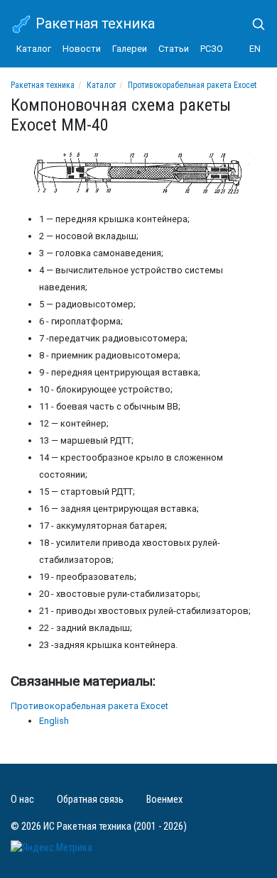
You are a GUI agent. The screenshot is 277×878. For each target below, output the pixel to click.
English (54, 720)
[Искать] (252, 24)
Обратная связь (90, 800)
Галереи (129, 48)
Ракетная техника (93, 23)
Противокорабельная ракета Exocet (192, 85)
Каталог (33, 48)
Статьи (173, 48)
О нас (22, 800)
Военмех (164, 800)
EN (255, 48)
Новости (82, 48)
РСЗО (211, 48)
